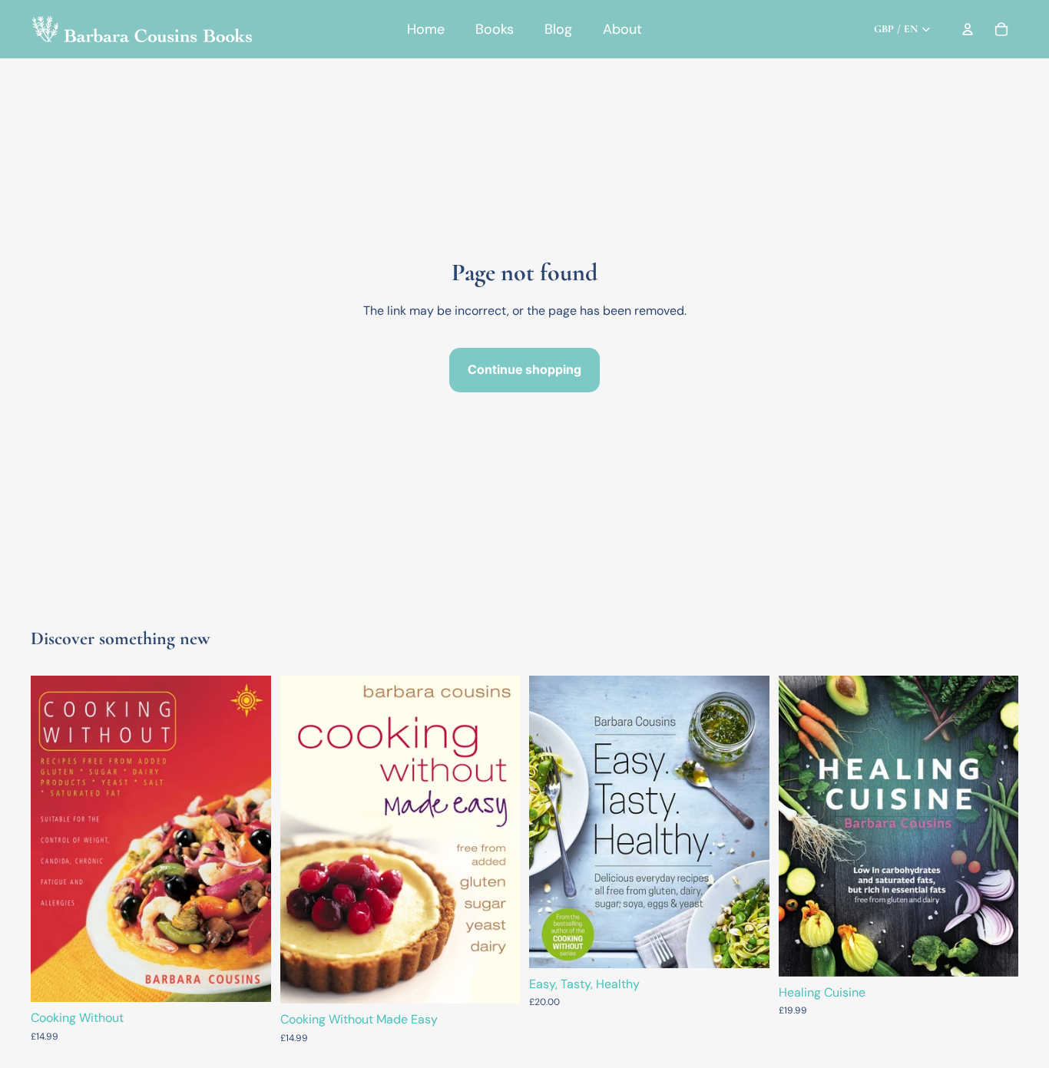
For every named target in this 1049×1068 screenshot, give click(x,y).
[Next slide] (995, 826)
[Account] (967, 29)
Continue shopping (524, 369)
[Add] (247, 978)
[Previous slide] (802, 826)
